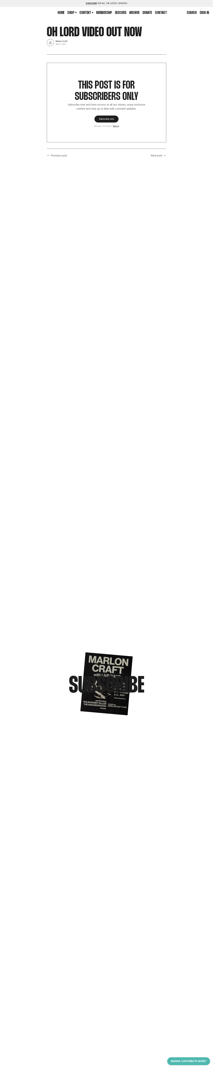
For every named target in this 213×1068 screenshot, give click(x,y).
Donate (147, 13)
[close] (208, 3)
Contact (161, 13)
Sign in (204, 13)
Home (61, 13)
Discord (120, 13)
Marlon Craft (62, 41)
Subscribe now (106, 119)
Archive (134, 13)
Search (192, 13)
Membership (104, 13)
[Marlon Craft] (50, 42)
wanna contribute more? (188, 1061)
